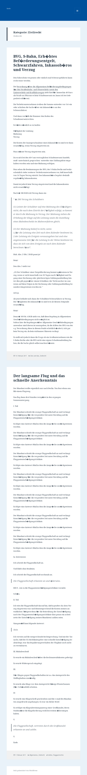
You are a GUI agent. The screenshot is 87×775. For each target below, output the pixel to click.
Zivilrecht (43, 356)
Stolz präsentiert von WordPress (25, 771)
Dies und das (34, 356)
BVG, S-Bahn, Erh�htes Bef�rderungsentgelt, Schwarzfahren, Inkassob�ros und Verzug (42, 63)
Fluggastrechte (58, 755)
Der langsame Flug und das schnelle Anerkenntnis (39, 378)
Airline (50, 755)
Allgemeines (33, 755)
